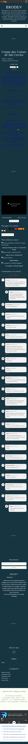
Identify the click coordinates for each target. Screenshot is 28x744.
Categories (9, 58)
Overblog (22, 691)
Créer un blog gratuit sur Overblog (8, 697)
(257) (4, 678)
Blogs (3, 662)
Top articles (18, 697)
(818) (5, 672)
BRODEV (14, 7)
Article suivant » (22, 217)
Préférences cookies (23, 701)
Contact (23, 697)
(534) (6, 674)
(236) (4, 680)
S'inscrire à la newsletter (7, 234)
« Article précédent (6, 217)
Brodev (15, 594)
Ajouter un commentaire (14, 275)
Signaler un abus (5, 699)
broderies (12, 64)
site (18, 129)
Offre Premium (3, 701)
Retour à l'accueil (14, 221)
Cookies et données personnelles (13, 701)
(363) (5, 676)
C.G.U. (10, 699)
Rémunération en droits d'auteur (19, 699)
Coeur (16, 64)
